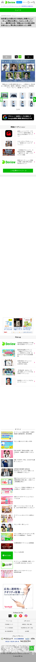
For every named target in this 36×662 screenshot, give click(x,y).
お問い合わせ (27, 620)
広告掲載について (9, 624)
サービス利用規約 (9, 627)
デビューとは (9, 620)
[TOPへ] (31, 648)
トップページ (4, 6)
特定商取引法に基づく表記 (27, 627)
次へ (29, 57)
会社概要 (27, 631)
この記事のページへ (17, 170)
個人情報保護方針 (9, 631)
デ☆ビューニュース (15, 6)
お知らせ (19, 2)
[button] (34, 99)
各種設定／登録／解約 (27, 624)
